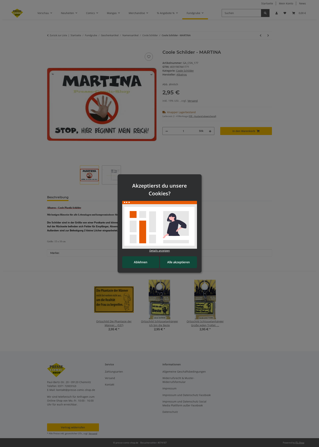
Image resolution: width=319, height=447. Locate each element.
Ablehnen (140, 262)
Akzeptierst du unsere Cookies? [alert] (159, 189)
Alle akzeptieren (178, 262)
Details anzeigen (159, 250)
